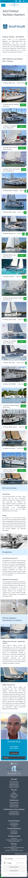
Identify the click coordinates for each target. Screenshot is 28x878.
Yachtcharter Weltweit (14, 787)
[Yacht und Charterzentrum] (14, 5)
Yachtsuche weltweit (14, 811)
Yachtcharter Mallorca (14, 784)
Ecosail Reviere (14, 830)
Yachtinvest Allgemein (14, 802)
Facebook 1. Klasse (14, 794)
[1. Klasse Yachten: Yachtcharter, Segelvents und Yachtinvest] (14, 768)
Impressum (17, 874)
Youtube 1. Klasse (14, 796)
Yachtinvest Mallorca (14, 805)
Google (9, 863)
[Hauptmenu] (3, 5)
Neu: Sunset (19, 839)
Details (26, 83)
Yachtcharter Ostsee (14, 783)
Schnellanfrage (14, 753)
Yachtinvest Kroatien (14, 806)
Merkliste (16, 1)
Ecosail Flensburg (14, 823)
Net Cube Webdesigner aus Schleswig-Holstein (14, 847)
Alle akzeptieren (14, 870)
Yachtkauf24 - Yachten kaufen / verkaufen (14, 850)
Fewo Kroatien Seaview (11, 839)
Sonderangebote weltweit (14, 813)
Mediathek (14, 793)
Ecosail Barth (14, 826)
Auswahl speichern (14, 867)
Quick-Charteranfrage (14, 814)
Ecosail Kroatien (14, 832)
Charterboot (14, 846)
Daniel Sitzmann (14, 849)
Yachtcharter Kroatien (14, 785)
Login (23, 1)
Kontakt (20, 1)
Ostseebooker (14, 838)
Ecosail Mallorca (14, 833)
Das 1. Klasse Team (14, 781)
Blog (14, 792)
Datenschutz (11, 874)
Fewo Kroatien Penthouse (14, 841)
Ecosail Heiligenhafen (14, 824)
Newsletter (14, 797)
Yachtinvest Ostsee (14, 804)
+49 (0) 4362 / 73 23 (15, 773)
